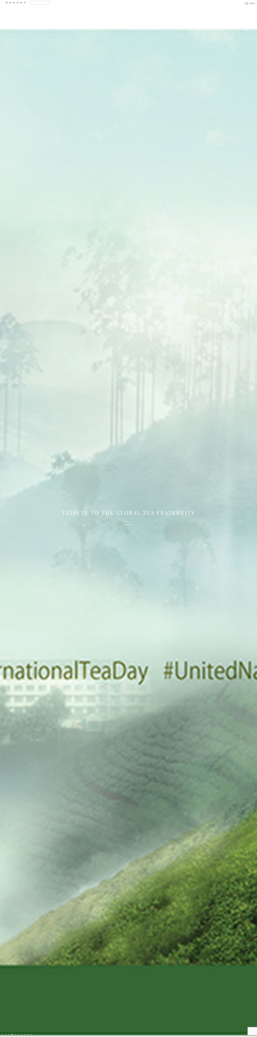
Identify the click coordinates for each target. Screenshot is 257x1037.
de (14, 3)
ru (7, 3)
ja (25, 3)
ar (21, 3)
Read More (128, 533)
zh (18, 3)
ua (10, 3)
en (3, 3)
